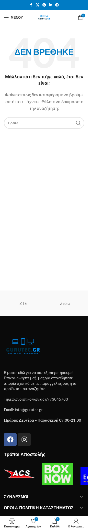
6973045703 (56, 399)
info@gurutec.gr (29, 409)
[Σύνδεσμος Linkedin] (51, 5)
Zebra (65, 303)
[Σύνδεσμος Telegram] (57, 5)
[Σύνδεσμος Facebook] (31, 5)
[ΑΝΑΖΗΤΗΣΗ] (78, 123)
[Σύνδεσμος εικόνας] (23, 344)
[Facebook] (10, 439)
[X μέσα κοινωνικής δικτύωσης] (37, 5)
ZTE (23, 303)
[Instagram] (24, 439)
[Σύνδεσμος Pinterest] (44, 5)
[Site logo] (44, 17)
